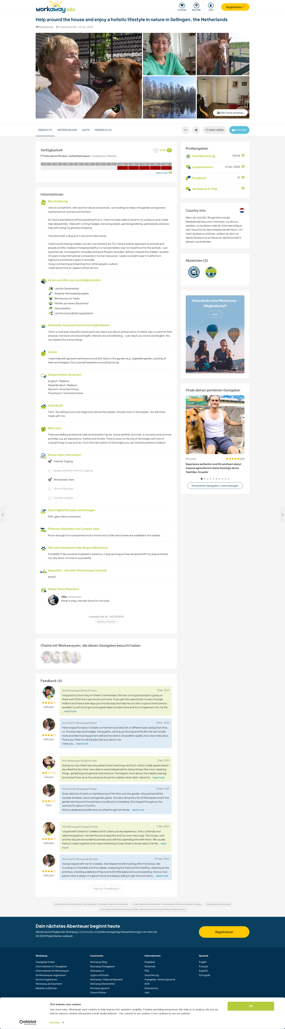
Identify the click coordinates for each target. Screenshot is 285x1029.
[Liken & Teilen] (196, 130)
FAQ (146, 970)
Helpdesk (149, 961)
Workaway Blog (98, 961)
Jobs (146, 992)
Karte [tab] (86, 129)
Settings (55, 1022)
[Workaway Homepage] (55, 6)
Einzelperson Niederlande (219, 904)
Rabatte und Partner (46, 988)
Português (204, 975)
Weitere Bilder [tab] (67, 129)
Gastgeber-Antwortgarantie (159, 979)
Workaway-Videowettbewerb (106, 979)
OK (251, 1006)
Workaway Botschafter (102, 983)
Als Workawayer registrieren (51, 975)
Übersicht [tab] (45, 129)
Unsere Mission (98, 992)
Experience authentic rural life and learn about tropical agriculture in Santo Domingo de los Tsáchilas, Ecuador (213, 468)
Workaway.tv (97, 970)
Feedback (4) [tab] (103, 129)
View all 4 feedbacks (106, 888)
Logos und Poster (99, 975)
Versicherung (151, 975)
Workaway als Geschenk (49, 983)
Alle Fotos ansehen (232, 112)
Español (203, 970)
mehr (215, 314)
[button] (202, 479)
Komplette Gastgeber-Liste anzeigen (215, 485)
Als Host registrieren (46, 979)
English (203, 961)
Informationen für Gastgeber (51, 966)
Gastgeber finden (45, 961)
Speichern (216, 130)
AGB (147, 983)
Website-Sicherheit (106, 621)
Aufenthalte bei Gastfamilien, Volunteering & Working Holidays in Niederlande (91, 904)
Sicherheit (150, 966)
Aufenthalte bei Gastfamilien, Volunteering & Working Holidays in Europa (167, 904)
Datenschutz (151, 988)
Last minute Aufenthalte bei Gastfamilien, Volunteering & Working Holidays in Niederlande (142, 909)
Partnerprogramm (100, 988)
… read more (69, 711)
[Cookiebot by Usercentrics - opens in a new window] (28, 1022)
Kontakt (241, 130)
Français (203, 966)
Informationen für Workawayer (52, 970)
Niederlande (46, 26)
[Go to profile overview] (106, 657)
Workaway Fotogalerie (102, 966)
